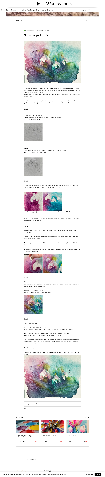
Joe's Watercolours (54, 3)
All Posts (19, 20)
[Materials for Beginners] (52, 426)
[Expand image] (33, 132)
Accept (98, 474)
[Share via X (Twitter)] (28, 404)
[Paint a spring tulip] (77, 426)
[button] (86, 20)
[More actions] (80, 31)
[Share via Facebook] (25, 404)
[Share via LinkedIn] (32, 404)
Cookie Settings (89, 474)
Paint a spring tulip (73, 435)
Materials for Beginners (50, 435)
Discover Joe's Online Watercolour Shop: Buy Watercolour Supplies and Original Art (26, 436)
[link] (88, 9)
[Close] (103, 474)
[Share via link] (36, 404)
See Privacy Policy (61, 474)
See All (87, 417)
